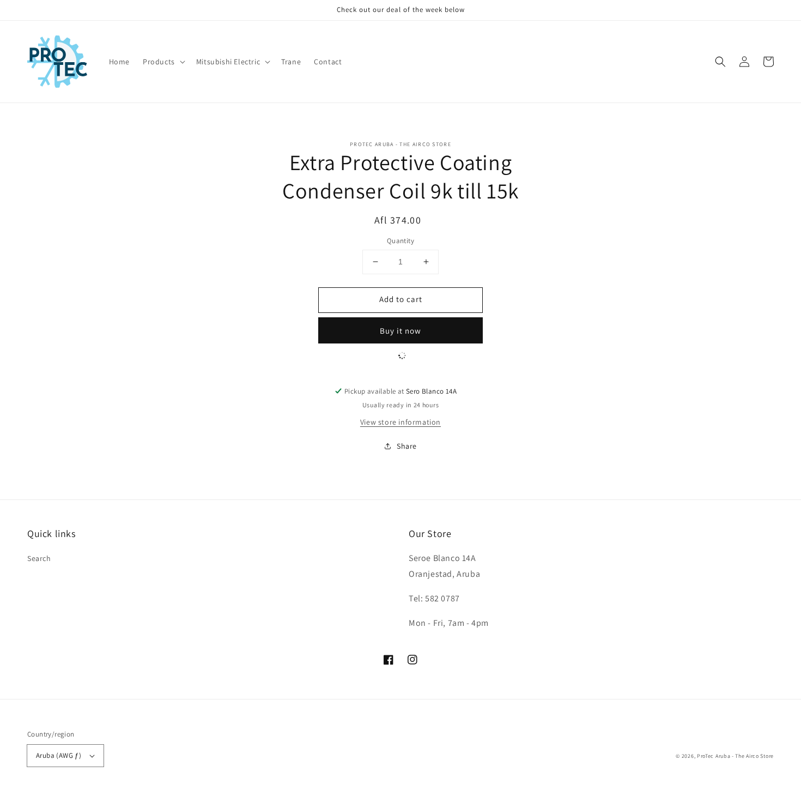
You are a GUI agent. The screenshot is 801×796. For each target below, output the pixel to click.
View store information (400, 422)
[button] (163, 61)
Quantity (400, 240)
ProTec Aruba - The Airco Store (735, 755)
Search (39, 558)
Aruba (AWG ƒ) (58, 755)
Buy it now (400, 330)
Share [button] (407, 446)
